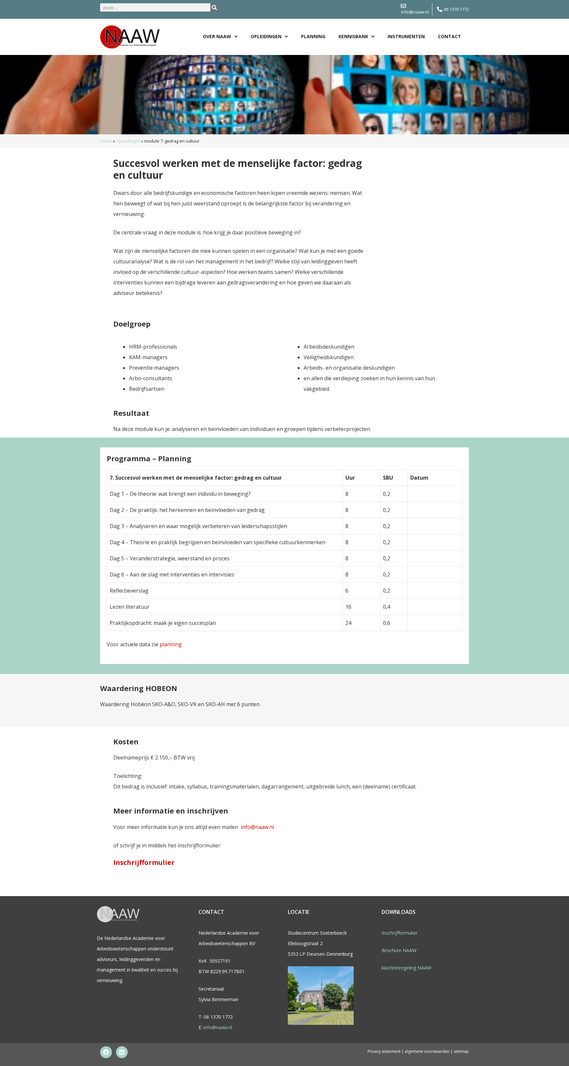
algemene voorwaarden (427, 1051)
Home (106, 141)
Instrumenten (406, 36)
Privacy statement (383, 1051)
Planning (313, 36)
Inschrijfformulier (144, 862)
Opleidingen (266, 36)
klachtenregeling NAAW (406, 968)
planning (171, 644)
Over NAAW (217, 36)
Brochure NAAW (399, 950)
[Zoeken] (214, 7)
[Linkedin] (122, 1052)
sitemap (461, 1051)
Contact (449, 36)
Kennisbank (353, 36)
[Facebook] (106, 1052)
